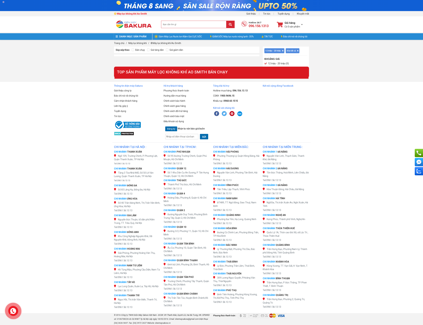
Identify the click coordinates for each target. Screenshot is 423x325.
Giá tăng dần (157, 50)
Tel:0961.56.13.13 (122, 163)
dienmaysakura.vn (163, 323)
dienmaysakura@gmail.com (187, 319)
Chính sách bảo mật (174, 116)
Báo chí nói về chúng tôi (295, 36)
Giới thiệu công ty (123, 90)
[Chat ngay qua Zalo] (419, 171)
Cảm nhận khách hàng (125, 101)
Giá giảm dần (176, 50)
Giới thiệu (251, 14)
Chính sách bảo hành (174, 101)
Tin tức (266, 14)
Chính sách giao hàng (175, 106)
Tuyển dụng (284, 14)
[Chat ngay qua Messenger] (419, 162)
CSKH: (223, 95)
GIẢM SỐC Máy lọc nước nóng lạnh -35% (233, 36)
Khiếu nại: (225, 101)
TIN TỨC (268, 36)
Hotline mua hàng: (230, 90)
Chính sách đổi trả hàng (176, 111)
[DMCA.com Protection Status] (137, 134)
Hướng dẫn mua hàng (175, 95)
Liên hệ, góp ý (121, 106)
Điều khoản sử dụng (174, 121)
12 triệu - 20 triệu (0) (278, 63)
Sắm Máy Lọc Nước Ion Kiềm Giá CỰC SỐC (180, 36)
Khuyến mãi (303, 14)
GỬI (204, 137)
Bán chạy (140, 50)
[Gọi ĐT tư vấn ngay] (419, 153)
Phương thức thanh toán (176, 90)
